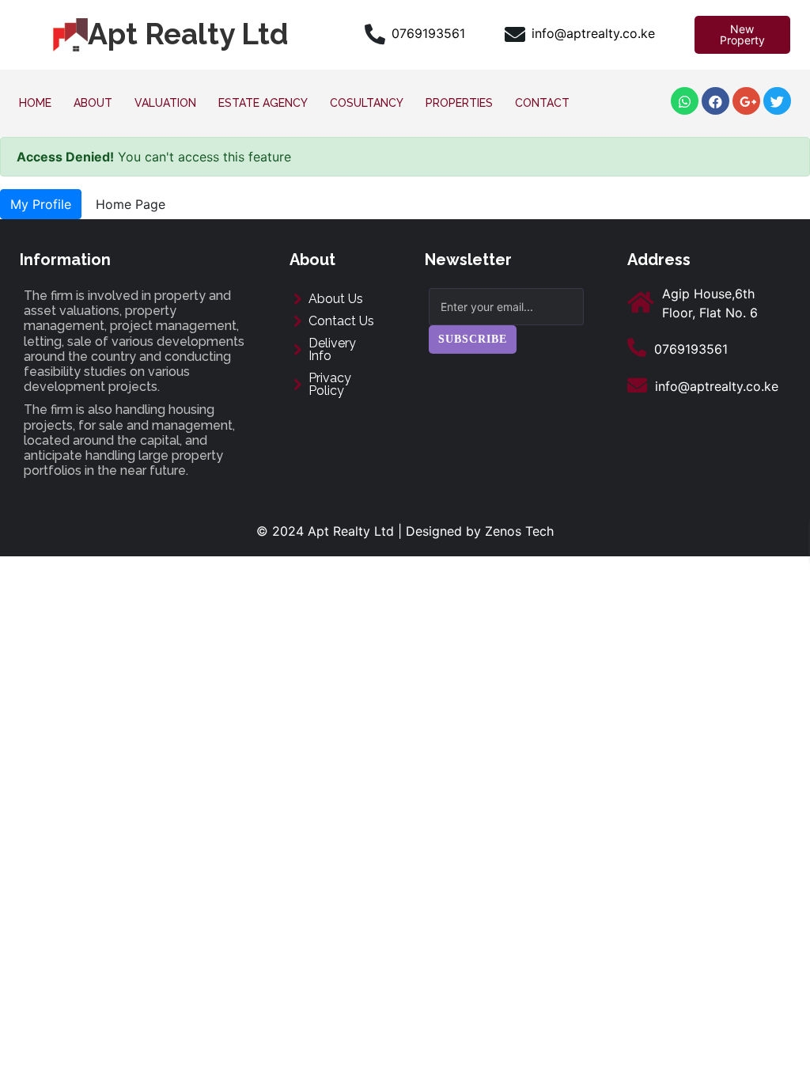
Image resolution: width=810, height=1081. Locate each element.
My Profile (40, 204)
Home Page (130, 204)
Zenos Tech (519, 531)
